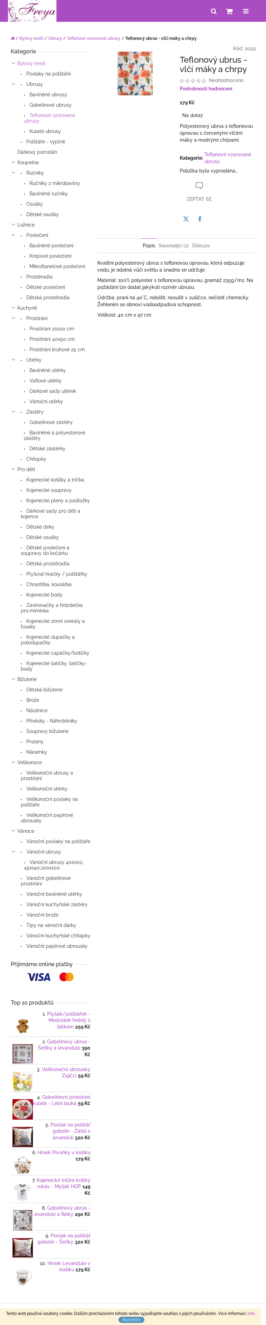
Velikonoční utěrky (46, 789)
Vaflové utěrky (45, 380)
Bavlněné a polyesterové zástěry (54, 435)
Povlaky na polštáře (48, 74)
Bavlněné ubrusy (47, 94)
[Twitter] (186, 219)
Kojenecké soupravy (48, 490)
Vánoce (25, 831)
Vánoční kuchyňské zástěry (56, 904)
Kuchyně (27, 308)
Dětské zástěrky (46, 448)
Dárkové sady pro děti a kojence (50, 513)
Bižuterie (27, 679)
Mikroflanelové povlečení (56, 266)
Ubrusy (34, 84)
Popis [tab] (149, 245)
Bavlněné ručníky (48, 193)
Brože (32, 700)
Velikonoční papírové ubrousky (47, 817)
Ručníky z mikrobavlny (54, 183)
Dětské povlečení (45, 287)
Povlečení (36, 235)
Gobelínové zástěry (50, 422)
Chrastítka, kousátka (48, 584)
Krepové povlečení (49, 256)
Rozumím (131, 1319)
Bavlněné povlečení (50, 245)
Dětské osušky (42, 214)
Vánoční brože (42, 915)
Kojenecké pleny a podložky (57, 500)
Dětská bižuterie (44, 689)
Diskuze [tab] (201, 245)
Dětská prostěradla (47, 297)
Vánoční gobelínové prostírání (46, 880)
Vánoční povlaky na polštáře (57, 841)
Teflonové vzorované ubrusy (49, 118)
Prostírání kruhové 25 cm (56, 349)
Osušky (34, 204)
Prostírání (36, 318)
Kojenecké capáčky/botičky (57, 653)
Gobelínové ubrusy (50, 105)
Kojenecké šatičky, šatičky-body (54, 666)
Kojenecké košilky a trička (54, 480)
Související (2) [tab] (174, 245)
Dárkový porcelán (37, 152)
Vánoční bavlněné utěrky (53, 894)
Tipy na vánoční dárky (50, 925)
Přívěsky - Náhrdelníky (51, 721)
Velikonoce (29, 762)
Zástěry (34, 412)
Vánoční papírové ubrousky (56, 946)
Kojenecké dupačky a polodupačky (48, 639)
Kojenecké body (44, 595)
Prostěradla (39, 277)
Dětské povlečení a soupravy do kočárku (45, 550)
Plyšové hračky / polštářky (56, 574)
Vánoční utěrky (45, 401)
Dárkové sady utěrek (52, 391)
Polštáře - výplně (45, 141)
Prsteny (34, 741)
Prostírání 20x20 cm (51, 329)
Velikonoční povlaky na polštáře (49, 801)
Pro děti (26, 469)
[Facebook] (200, 219)
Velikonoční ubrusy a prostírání (47, 775)
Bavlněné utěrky (47, 370)
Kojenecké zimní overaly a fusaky (53, 623)
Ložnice (26, 225)
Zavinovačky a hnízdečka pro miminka (52, 607)
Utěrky (33, 360)
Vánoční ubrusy (43, 852)
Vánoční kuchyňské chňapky (57, 935)
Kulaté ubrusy (44, 131)
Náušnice (36, 710)
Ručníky (34, 173)
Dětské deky (39, 527)
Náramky (36, 752)
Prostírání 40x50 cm (51, 339)
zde (251, 1313)
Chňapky (35, 459)
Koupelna (28, 162)
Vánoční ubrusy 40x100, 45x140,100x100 (53, 865)
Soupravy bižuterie (47, 731)
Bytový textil (31, 63)
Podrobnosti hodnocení (206, 88)
